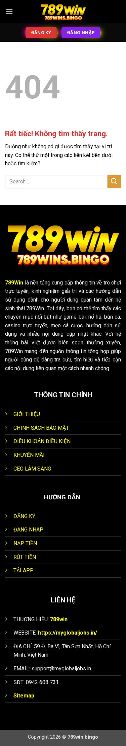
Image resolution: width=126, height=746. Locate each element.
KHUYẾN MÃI (29, 455)
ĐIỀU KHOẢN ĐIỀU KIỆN (42, 441)
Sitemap (23, 695)
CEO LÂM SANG (32, 469)
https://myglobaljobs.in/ (67, 633)
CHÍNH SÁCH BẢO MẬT (41, 428)
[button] (9, 11)
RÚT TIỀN (24, 557)
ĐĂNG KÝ (24, 516)
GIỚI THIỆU (26, 414)
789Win (14, 282)
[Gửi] (114, 181)
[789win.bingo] (63, 11)
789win (59, 619)
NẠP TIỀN (25, 543)
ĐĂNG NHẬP (28, 529)
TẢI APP (23, 570)
